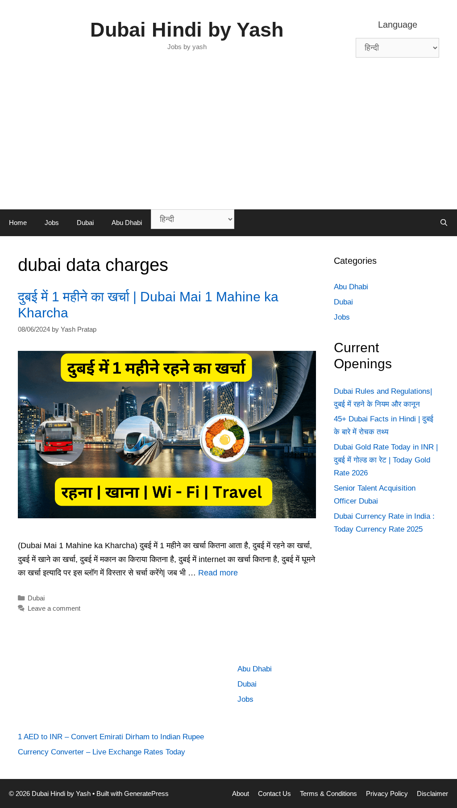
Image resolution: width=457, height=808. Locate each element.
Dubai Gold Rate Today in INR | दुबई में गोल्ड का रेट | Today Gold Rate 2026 (386, 460)
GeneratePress (146, 793)
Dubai (85, 222)
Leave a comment (54, 608)
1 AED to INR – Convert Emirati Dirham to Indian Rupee (111, 737)
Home (18, 222)
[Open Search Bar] (444, 222)
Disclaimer (432, 793)
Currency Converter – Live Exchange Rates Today (101, 752)
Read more (218, 572)
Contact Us (274, 793)
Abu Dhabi (127, 222)
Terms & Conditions (328, 793)
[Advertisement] (228, 142)
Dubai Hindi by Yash (186, 29)
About (240, 793)
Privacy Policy (387, 793)
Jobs (52, 222)
